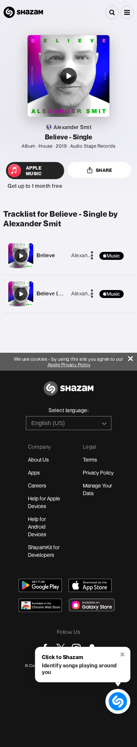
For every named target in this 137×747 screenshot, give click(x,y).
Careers (37, 485)
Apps (34, 472)
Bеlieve (46, 255)
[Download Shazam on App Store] (90, 585)
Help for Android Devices (37, 527)
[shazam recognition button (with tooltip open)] (117, 701)
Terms (90, 459)
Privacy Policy (98, 472)
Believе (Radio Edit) (61, 293)
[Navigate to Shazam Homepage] (23, 12)
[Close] (132, 356)
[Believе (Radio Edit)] (21, 294)
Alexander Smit (89, 255)
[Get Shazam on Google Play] (40, 585)
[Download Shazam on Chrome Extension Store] (40, 605)
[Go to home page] (68, 392)
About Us (38, 459)
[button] (127, 12)
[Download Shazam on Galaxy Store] (91, 605)
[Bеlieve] (21, 255)
